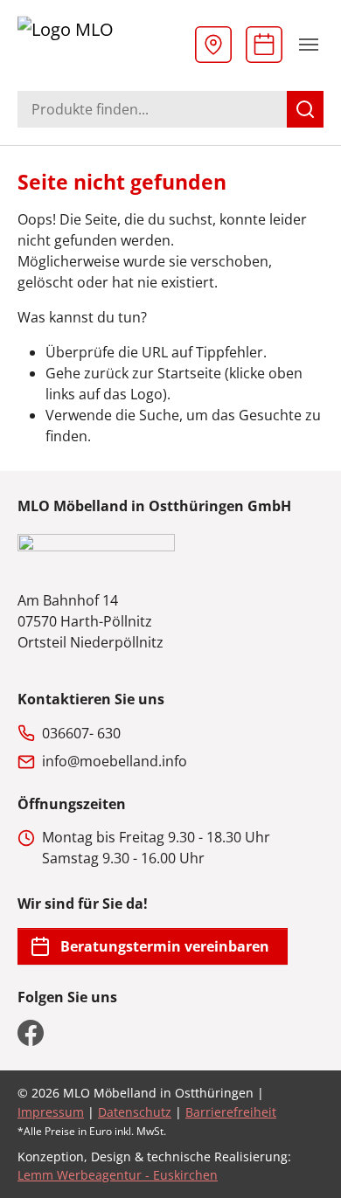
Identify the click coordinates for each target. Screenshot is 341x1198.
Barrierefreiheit (230, 1112)
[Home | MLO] (100, 44)
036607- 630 (81, 733)
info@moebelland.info (114, 761)
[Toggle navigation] (309, 44)
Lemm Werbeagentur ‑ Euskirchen (117, 1175)
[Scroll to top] (303, 1160)
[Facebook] (30, 1033)
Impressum (50, 1112)
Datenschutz (134, 1112)
